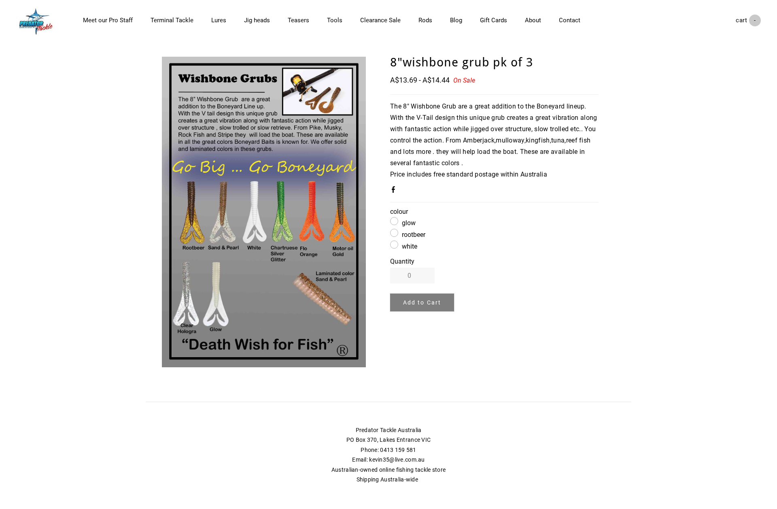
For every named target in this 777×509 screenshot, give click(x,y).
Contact (569, 20)
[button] (422, 302)
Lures (218, 20)
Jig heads (257, 20)
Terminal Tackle (172, 20)
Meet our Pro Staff (108, 20)
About (533, 20)
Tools (334, 20)
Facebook (395, 191)
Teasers (298, 20)
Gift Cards (493, 20)
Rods (425, 20)
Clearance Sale (380, 20)
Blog (456, 20)
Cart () (748, 20)
